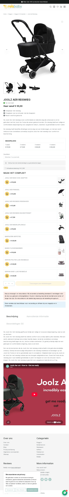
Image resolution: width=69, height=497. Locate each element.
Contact (5, 445)
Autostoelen (40, 454)
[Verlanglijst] (57, 7)
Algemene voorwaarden (11, 452)
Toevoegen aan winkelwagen (40, 283)
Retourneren (41, 470)
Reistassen (40, 447)
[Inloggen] (54, 7)
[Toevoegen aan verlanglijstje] (5, 288)
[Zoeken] (50, 7)
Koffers (39, 449)
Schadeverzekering (16, 168)
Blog (4, 447)
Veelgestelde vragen (43, 472)
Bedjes (39, 457)
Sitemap (6, 454)
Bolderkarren (41, 445)
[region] (21, 483)
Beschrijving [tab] (12, 316)
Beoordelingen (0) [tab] (15, 323)
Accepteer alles (32, 490)
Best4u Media (41, 493)
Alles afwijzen (20, 490)
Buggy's (39, 442)
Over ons (6, 442)
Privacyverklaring (9, 449)
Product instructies (43, 475)
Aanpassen (10, 490)
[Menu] (65, 7)
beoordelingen (15, 467)
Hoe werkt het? (42, 467)
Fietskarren (40, 452)
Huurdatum (6, 154)
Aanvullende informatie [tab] (38, 316)
